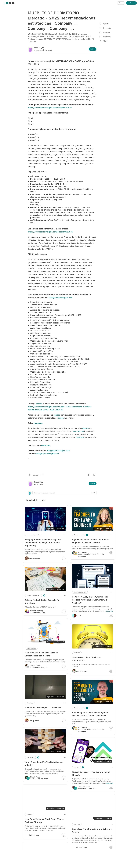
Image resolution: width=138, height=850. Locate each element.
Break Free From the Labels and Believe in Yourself (92, 830)
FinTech (76, 767)
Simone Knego (81, 845)
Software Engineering (33, 535)
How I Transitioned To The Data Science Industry (44, 763)
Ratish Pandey (34, 835)
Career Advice (78, 535)
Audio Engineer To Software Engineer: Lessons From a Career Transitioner (90, 714)
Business (77, 652)
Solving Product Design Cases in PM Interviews (42, 601)
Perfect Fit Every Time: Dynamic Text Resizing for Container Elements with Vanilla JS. (90, 600)
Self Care (77, 824)
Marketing (30, 703)
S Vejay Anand (34, 721)
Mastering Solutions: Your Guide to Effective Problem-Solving (41, 654)
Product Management (33, 595)
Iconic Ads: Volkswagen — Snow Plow (43, 707)
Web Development (80, 592)
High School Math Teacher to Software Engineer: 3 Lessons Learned (90, 541)
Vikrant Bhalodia (35, 559)
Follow (92, 49)
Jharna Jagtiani (81, 671)
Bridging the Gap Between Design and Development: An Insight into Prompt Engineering (43, 542)
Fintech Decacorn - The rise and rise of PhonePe (91, 773)
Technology (30, 757)
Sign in (121, 3)
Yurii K (78, 616)
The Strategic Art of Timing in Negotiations (86, 658)
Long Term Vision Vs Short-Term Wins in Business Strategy (44, 820)
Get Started (131, 3)
